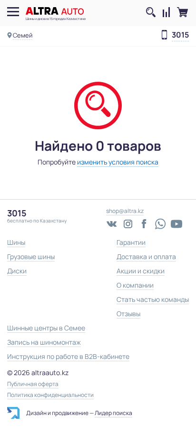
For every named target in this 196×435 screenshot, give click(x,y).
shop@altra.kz (125, 211)
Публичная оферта (33, 384)
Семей (22, 35)
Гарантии (131, 242)
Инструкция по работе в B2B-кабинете (68, 356)
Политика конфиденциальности (50, 395)
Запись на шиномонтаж (44, 342)
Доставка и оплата (146, 256)
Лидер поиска (113, 413)
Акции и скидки (141, 270)
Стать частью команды (153, 299)
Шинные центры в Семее (46, 327)
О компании (135, 285)
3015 (180, 35)
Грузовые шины (31, 256)
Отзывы (128, 313)
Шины (16, 242)
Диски (17, 270)
